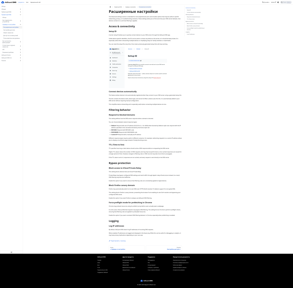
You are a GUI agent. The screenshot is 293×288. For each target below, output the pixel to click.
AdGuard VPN (126, 262)
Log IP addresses (191, 34)
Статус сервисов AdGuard (154, 270)
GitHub (273, 2)
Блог (27, 2)
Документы (21, 2)
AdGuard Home (126, 270)
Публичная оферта (177, 265)
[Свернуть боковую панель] (11, 252)
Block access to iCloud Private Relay (195, 23)
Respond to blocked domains (193, 17)
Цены (98, 262)
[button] (11, 9)
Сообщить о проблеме (153, 267)
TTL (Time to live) (190, 19)
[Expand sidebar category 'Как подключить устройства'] (20, 21)
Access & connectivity (190, 7)
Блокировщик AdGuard (128, 260)
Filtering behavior (190, 14)
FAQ (149, 262)
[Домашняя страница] (110, 7)
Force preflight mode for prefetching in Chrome (196, 28)
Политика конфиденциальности (180, 262)
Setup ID (189, 10)
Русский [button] (266, 2)
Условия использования (178, 270)
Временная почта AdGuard (129, 267)
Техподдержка (151, 260)
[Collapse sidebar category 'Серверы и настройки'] (20, 24)
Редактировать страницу (118, 241)
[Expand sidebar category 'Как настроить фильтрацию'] (20, 42)
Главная (99, 260)
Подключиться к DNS (102, 270)
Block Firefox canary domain (193, 26)
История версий (151, 265)
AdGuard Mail (126, 265)
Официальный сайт (35, 2)
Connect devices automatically (194, 12)
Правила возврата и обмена (179, 267)
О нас (98, 267)
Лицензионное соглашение (179, 260)
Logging (187, 32)
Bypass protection (190, 21)
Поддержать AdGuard (102, 272)
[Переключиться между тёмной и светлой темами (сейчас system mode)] (278, 2)
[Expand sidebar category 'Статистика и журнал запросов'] (20, 46)
